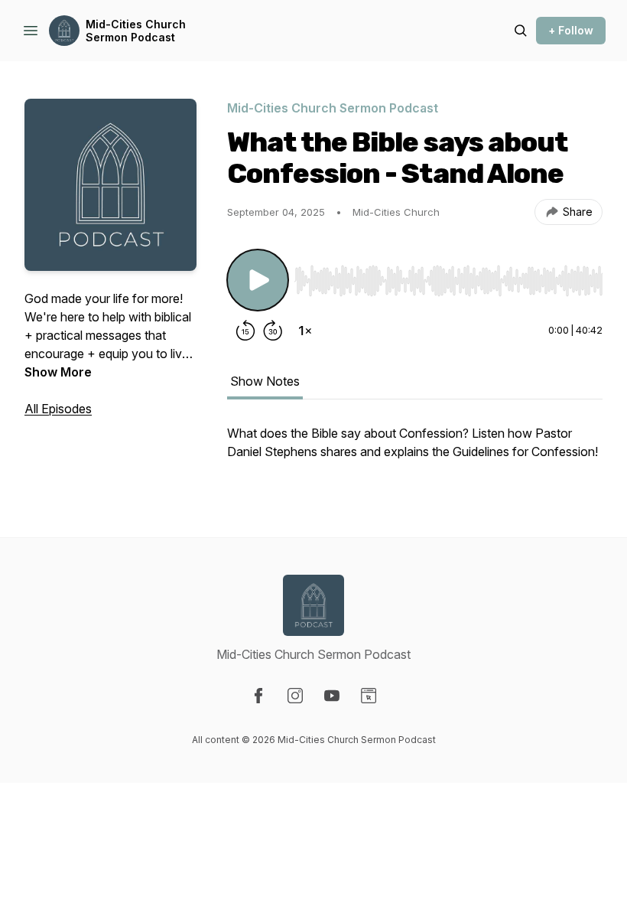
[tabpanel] (415, 450)
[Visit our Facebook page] (258, 695)
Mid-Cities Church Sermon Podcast (136, 31)
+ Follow (570, 30)
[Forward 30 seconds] (273, 330)
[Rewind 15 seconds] (245, 330)
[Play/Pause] (257, 280)
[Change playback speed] (305, 330)
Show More (58, 372)
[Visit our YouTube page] (331, 695)
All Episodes (58, 408)
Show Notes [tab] (265, 381)
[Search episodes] (521, 30)
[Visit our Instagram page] (295, 695)
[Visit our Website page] (368, 695)
